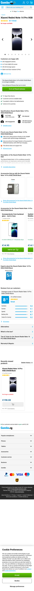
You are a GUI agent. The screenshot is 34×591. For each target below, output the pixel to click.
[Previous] (3, 39)
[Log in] (24, 2)
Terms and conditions (11, 496)
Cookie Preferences (27, 495)
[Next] (31, 39)
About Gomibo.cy (6, 495)
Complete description (9, 167)
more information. (19, 492)
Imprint (19, 495)
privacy (29, 569)
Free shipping (10, 253)
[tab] (5, 54)
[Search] (30, 7)
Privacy (14, 495)
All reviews (6, 321)
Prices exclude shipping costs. (19, 489)
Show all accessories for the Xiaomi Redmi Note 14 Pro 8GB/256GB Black (17, 201)
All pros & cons (7, 148)
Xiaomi (3, 15)
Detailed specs (7, 125)
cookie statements (10, 570)
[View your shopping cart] (31, 2)
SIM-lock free (7, 74)
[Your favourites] (27, 2)
